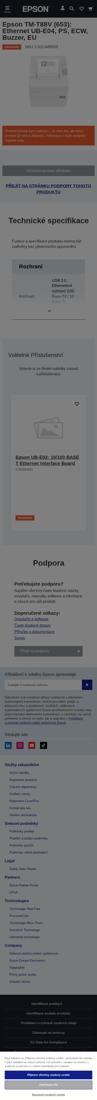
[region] (48, 1075)
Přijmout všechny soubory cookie (48, 1074)
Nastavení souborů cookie (48, 1094)
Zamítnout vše (48, 1084)
